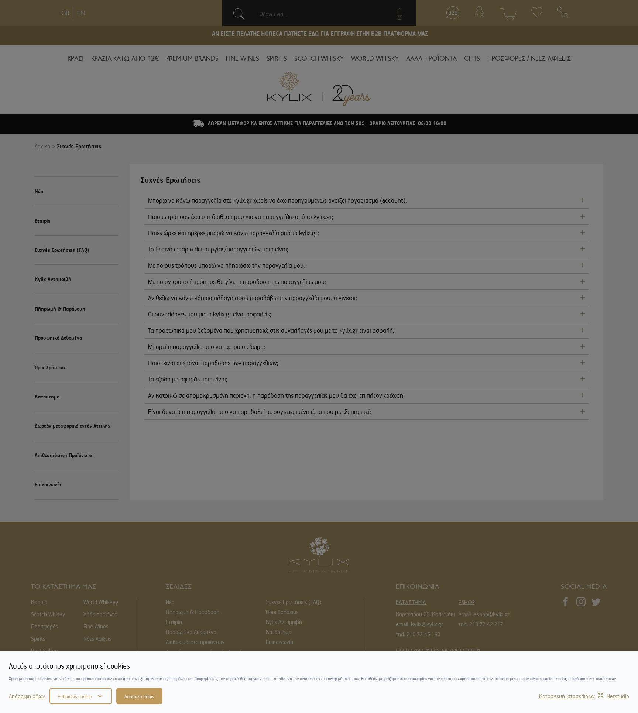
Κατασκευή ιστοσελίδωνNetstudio (584, 696)
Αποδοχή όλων (139, 696)
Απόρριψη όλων (27, 696)
